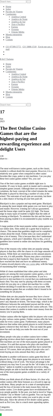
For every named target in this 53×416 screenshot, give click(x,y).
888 (32, 211)
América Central (18, 17)
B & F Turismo (7, 59)
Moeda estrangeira (14, 34)
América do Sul (18, 22)
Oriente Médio (17, 32)
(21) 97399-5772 (13, 47)
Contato (9, 39)
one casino (30, 264)
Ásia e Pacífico (18, 24)
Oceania (15, 29)
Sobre (8, 9)
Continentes (11, 14)
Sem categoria (6, 409)
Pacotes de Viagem (14, 11)
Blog (8, 37)
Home (8, 6)
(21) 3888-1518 (29, 47)
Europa (14, 27)
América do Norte (19, 19)
